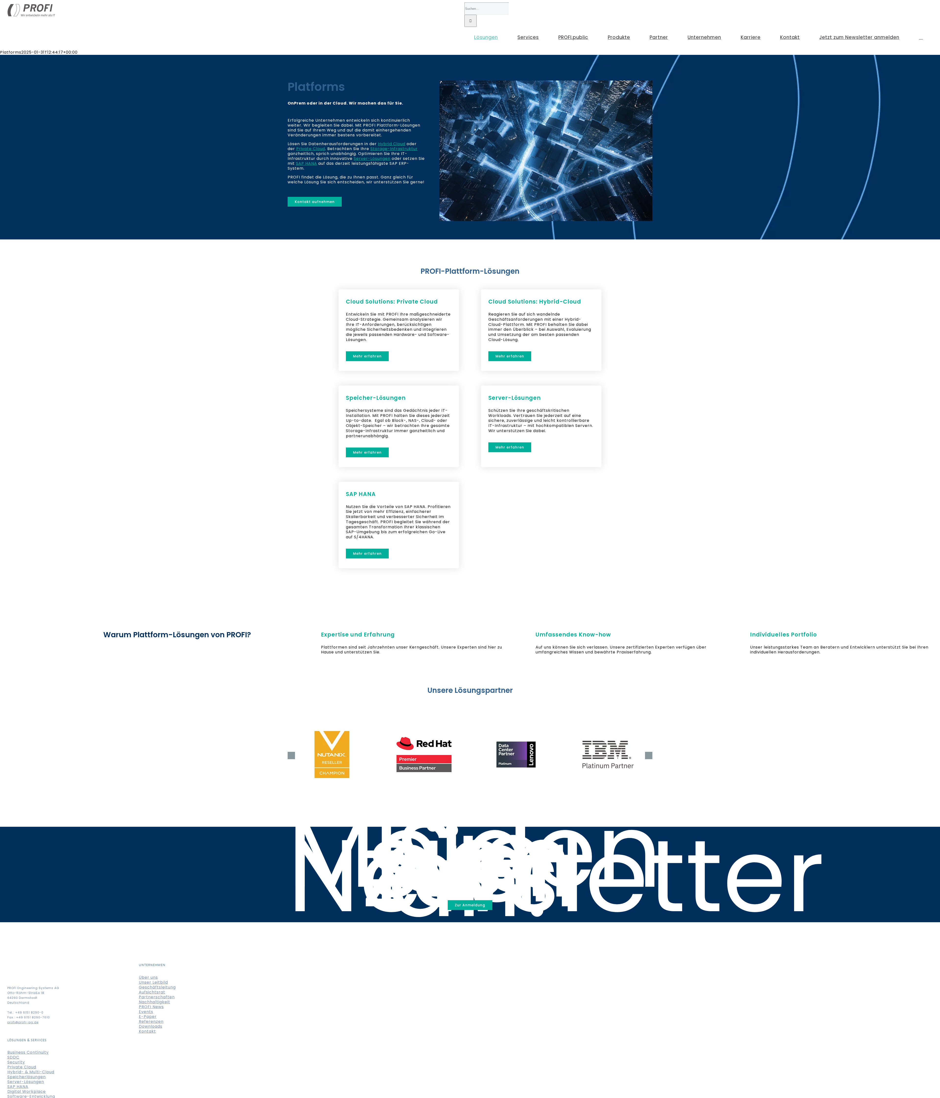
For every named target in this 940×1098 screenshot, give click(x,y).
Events (146, 1012)
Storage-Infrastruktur (394, 149)
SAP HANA (306, 163)
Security (16, 1062)
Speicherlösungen (26, 1077)
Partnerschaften (157, 997)
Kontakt (147, 1031)
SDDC (13, 1057)
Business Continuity (28, 1052)
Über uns (148, 977)
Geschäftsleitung (157, 987)
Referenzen (151, 1021)
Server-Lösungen (372, 158)
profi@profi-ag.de (22, 1022)
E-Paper (148, 1016)
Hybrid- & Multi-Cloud (30, 1072)
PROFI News (151, 1007)
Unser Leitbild (153, 982)
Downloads (150, 1026)
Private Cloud (310, 149)
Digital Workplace (26, 1091)
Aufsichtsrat (152, 992)
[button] (921, 37)
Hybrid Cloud (391, 144)
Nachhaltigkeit (154, 1002)
